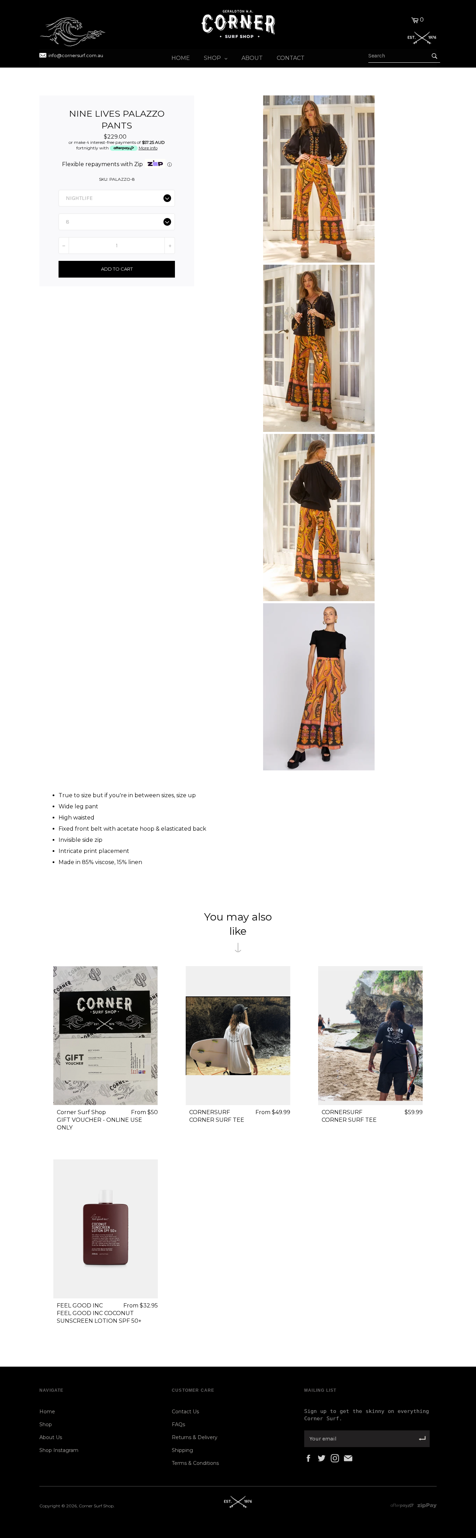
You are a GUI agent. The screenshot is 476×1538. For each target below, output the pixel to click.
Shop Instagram (58, 1450)
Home (47, 1411)
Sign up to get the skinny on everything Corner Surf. (366, 1415)
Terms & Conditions (195, 1463)
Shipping (182, 1450)
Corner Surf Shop (96, 1505)
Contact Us (185, 1411)
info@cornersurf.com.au (75, 55)
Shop (45, 1424)
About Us (50, 1437)
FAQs (178, 1424)
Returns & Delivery (194, 1437)
